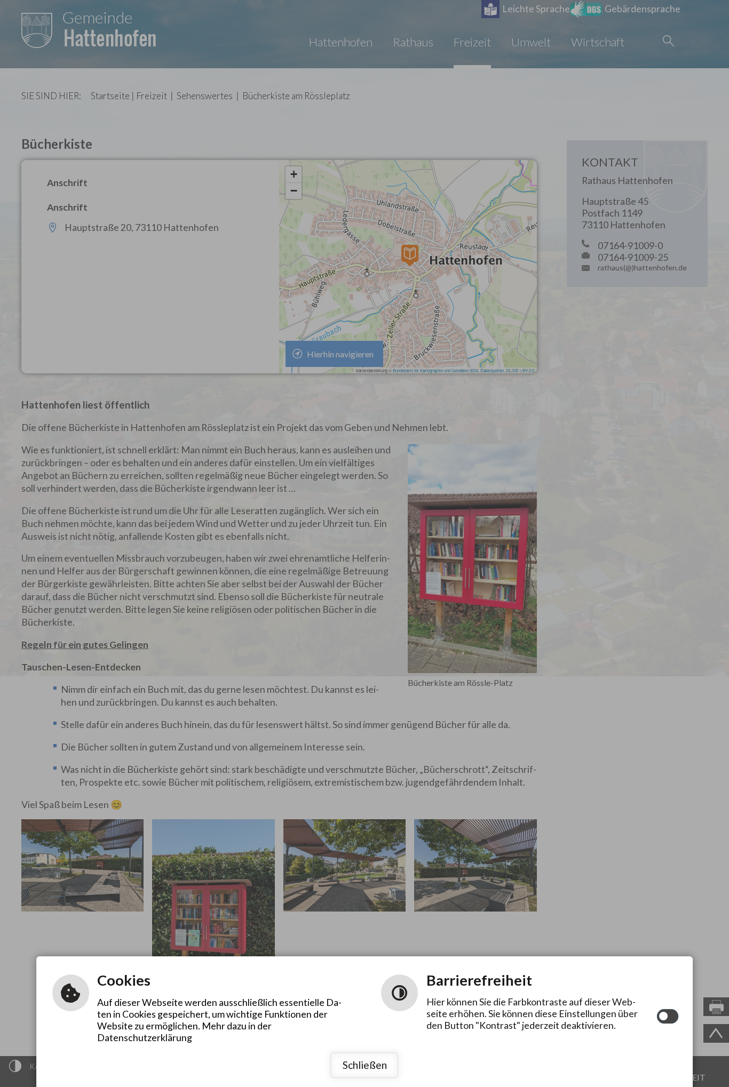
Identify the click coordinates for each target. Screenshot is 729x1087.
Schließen (365, 1065)
